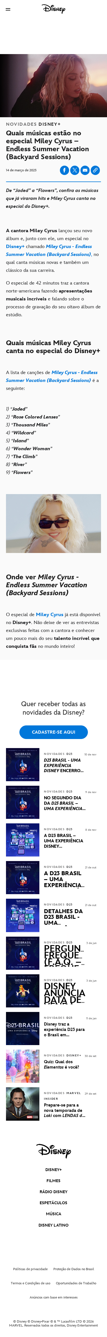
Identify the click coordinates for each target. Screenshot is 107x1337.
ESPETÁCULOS (53, 1203)
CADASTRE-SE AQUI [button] (53, 732)
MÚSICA (53, 1214)
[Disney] (54, 9)
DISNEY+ (53, 1169)
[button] (8, 9)
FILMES (53, 1180)
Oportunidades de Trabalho (76, 1283)
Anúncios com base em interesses (54, 1297)
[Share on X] (74, 170)
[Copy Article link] (95, 170)
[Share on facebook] (64, 170)
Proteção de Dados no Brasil (73, 1269)
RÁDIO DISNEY (53, 1191)
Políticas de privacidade (30, 1269)
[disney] (53, 1151)
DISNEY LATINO (53, 1225)
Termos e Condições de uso (30, 1283)
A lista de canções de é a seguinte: (52, 380)
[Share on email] (85, 170)
